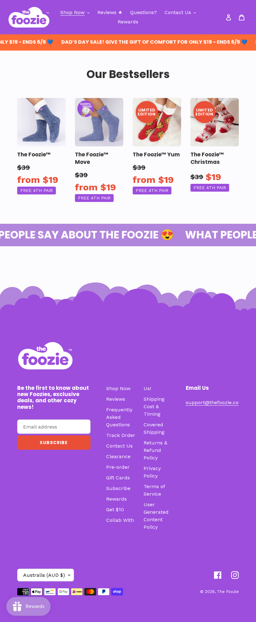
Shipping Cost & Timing (154, 406)
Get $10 (115, 509)
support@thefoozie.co (212, 402)
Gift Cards (118, 478)
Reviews (115, 399)
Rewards (116, 499)
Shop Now (118, 388)
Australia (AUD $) (44, 575)
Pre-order (118, 467)
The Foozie (228, 591)
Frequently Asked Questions (119, 417)
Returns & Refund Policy (155, 450)
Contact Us (119, 446)
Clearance (118, 456)
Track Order (120, 435)
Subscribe (118, 488)
